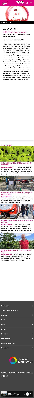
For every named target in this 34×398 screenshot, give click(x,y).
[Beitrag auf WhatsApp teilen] (8, 29)
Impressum (4, 372)
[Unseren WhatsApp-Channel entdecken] (2, 376)
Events (3, 320)
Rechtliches (4, 348)
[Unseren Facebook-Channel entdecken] (4, 376)
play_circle (27, 394)
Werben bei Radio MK (7, 343)
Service (3, 329)
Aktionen (4, 315)
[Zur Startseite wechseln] (5, 3)
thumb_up (30, 394)
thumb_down (24, 394)
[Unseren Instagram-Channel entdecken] (7, 376)
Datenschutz (12, 372)
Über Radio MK (5, 338)
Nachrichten (4, 306)
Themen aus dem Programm (9, 310)
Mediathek (4, 334)
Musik (3, 324)
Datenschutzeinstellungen (25, 372)
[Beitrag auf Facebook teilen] (11, 29)
